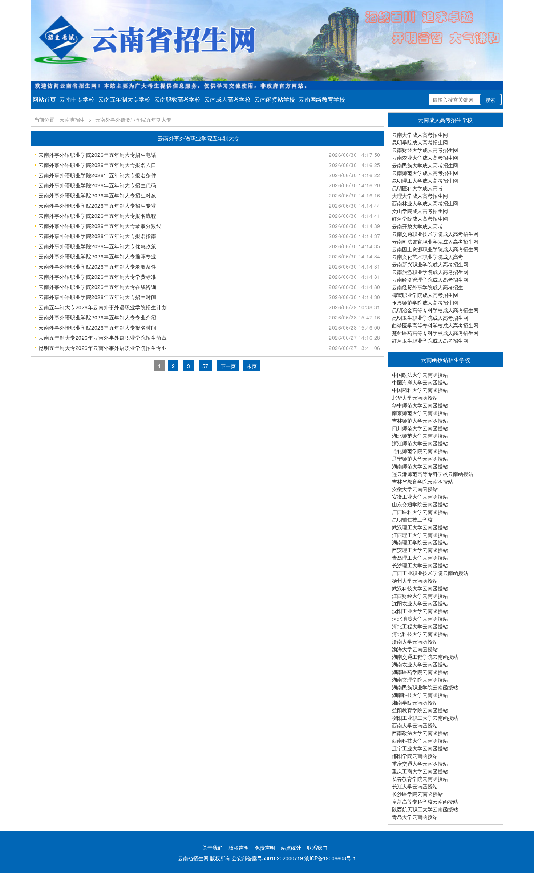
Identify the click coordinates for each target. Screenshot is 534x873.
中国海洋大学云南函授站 (420, 382)
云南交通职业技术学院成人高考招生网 (435, 233)
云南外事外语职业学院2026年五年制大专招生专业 (97, 205)
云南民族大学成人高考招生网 (425, 165)
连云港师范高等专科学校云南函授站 (432, 473)
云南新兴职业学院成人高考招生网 (430, 264)
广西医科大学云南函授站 (420, 511)
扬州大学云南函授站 (415, 580)
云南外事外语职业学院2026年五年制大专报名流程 (97, 215)
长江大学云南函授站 (415, 786)
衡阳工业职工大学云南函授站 (425, 717)
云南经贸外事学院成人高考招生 (427, 287)
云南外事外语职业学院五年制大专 (133, 119)
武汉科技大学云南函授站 (420, 588)
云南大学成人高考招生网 (420, 134)
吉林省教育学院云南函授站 (422, 481)
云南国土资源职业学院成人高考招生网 (435, 249)
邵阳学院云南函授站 (415, 755)
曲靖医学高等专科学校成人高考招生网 (435, 325)
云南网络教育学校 (322, 99)
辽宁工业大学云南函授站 (420, 748)
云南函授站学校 (274, 99)
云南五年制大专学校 (124, 99)
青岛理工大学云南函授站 (420, 557)
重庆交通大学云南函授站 (420, 763)
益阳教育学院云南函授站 (420, 710)
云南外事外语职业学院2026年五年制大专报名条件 (97, 175)
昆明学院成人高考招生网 (420, 142)
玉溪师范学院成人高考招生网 (425, 302)
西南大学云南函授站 (415, 725)
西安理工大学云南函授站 (420, 550)
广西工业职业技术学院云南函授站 (430, 572)
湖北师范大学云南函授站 (420, 435)
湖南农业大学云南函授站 (420, 664)
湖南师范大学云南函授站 (420, 466)
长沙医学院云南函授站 (417, 793)
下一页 (228, 366)
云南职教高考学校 (177, 99)
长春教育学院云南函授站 (420, 778)
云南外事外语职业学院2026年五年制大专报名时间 (97, 327)
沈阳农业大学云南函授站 (420, 603)
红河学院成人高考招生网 (420, 218)
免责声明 (265, 847)
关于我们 (212, 847)
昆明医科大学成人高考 (417, 188)
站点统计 (291, 847)
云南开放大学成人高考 (417, 226)
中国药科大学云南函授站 (420, 389)
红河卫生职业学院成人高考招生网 (430, 340)
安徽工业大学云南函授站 (420, 496)
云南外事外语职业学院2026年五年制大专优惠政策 (97, 246)
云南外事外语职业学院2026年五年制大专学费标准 (97, 276)
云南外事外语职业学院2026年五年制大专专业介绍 (97, 317)
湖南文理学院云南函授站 (420, 679)
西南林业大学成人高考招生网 (425, 203)
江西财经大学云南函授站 (420, 595)
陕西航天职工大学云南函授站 (425, 809)
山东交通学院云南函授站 (420, 504)
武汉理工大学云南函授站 (420, 527)
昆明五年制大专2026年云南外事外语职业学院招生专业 (103, 347)
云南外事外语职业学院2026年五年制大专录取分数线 (100, 225)
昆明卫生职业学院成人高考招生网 (430, 317)
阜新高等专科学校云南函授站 (425, 801)
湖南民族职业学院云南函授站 (425, 687)
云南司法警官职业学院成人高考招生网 (435, 241)
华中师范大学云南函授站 (420, 405)
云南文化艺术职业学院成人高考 (427, 256)
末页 (252, 366)
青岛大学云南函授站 (415, 816)
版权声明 (238, 847)
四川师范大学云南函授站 (420, 428)
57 (205, 366)
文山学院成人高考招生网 (420, 211)
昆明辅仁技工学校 (412, 519)
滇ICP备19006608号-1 (330, 858)
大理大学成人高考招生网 (420, 195)
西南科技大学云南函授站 (420, 740)
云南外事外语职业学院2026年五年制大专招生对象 (97, 195)
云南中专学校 (77, 99)
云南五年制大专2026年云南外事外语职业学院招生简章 (103, 337)
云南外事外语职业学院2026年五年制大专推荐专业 (97, 256)
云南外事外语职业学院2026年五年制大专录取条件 (97, 266)
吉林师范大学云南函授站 (420, 420)
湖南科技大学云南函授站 (420, 694)
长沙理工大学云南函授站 (420, 565)
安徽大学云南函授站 (415, 489)
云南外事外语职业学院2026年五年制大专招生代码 (97, 185)
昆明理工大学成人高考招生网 (425, 180)
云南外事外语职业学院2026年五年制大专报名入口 (97, 164)
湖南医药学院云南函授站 (420, 672)
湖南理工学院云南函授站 (420, 542)
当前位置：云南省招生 (59, 119)
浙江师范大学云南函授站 (420, 443)
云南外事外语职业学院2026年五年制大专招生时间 (97, 297)
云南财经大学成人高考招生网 (425, 150)
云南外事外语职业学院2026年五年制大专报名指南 (97, 236)
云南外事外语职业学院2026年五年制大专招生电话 (97, 154)
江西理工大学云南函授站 (420, 534)
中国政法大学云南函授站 (420, 374)
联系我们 (317, 847)
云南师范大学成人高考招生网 (425, 172)
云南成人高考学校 (227, 99)
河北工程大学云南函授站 (420, 626)
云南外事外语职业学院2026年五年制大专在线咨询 (97, 286)
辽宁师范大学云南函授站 (420, 458)
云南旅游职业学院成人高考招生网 (430, 272)
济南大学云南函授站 (415, 641)
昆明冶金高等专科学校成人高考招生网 (435, 310)
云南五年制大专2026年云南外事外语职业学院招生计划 (103, 307)
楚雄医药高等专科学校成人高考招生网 (435, 332)
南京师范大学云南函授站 (420, 412)
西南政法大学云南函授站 (420, 733)
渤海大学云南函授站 (415, 649)
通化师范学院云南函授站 (420, 450)
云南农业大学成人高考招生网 (425, 157)
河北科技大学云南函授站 (420, 633)
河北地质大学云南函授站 (420, 618)
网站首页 (44, 99)
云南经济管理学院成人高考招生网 (430, 279)
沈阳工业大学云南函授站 (420, 611)
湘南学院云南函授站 (415, 702)
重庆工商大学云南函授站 (420, 771)
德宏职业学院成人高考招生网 (425, 294)
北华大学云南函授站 (415, 397)
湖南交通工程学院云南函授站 (425, 656)
